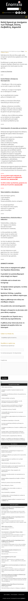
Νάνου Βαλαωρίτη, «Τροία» (7, 485)
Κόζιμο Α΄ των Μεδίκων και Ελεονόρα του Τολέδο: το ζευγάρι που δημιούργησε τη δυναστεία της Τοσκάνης (13, 439)
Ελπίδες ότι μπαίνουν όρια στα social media (11, 482)
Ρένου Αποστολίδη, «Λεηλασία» (8, 492)
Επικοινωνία (21, 594)
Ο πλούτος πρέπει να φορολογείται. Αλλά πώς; (11, 435)
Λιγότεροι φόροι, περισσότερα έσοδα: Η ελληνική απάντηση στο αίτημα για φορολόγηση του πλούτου (12, 432)
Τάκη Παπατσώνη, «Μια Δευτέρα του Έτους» (11, 463)
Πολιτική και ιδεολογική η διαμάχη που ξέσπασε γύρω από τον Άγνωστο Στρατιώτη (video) (13, 575)
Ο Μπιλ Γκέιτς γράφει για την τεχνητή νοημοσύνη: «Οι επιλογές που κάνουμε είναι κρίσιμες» (13, 466)
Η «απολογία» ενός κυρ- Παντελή (8, 409)
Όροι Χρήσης (7, 594)
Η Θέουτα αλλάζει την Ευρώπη (8, 398)
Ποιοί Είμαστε (14, 594)
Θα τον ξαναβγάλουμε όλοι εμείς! (8, 556)
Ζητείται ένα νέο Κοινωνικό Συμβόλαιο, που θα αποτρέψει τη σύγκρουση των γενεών (11, 401)
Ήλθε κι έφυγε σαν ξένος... (7, 387)
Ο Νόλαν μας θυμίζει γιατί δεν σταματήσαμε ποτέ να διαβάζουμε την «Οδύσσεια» (12, 508)
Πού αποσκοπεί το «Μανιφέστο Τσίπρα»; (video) (12, 532)
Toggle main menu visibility (26, 17)
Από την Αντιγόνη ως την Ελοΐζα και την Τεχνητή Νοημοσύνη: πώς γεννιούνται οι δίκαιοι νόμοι (11, 406)
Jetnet (22, 598)
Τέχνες (22, 51)
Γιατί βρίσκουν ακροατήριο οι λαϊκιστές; (10, 420)
